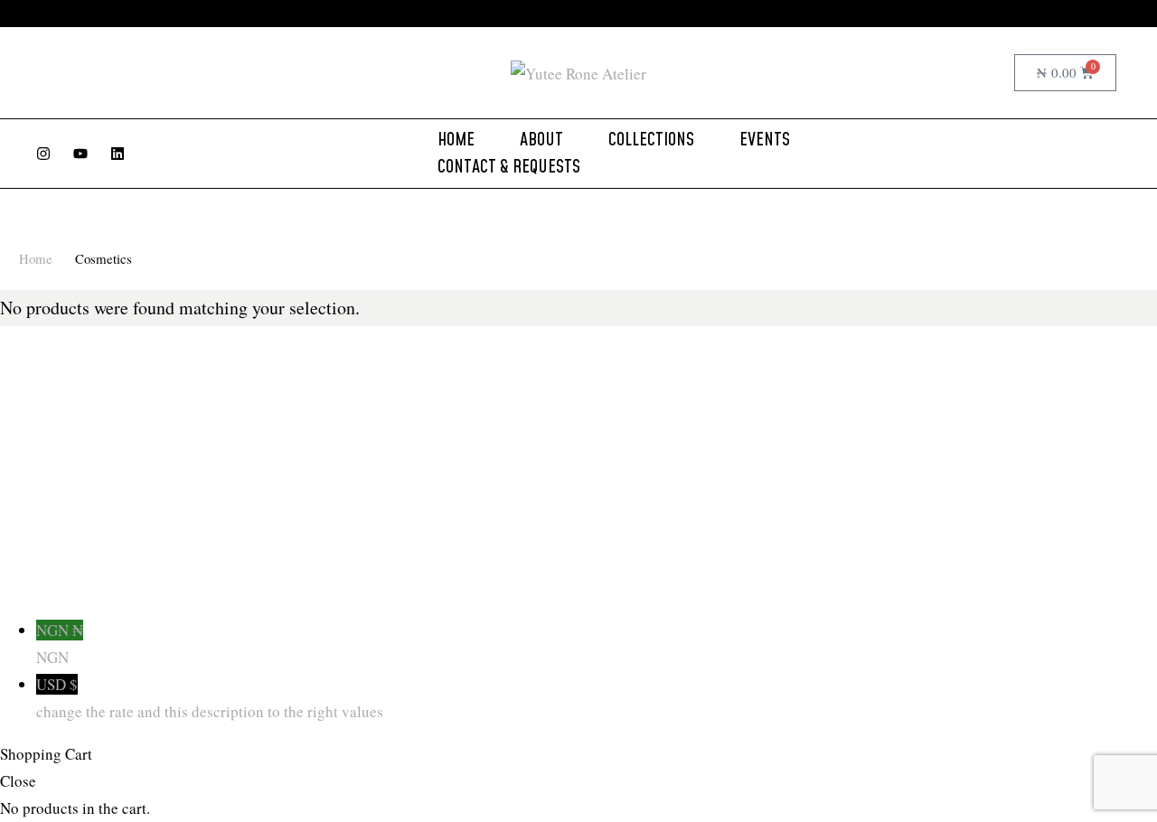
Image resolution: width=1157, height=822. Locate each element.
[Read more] (734, 13)
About (541, 140)
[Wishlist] (994, 73)
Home (456, 140)
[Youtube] (80, 153)
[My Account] (959, 73)
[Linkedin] (117, 153)
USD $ (209, 698)
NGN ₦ (59, 644)
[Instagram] (43, 153)
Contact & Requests (508, 167)
